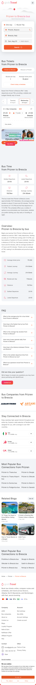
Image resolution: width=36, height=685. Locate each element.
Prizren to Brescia (9, 70)
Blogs (3, 623)
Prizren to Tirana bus (9, 472)
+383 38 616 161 (10, 651)
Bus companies (6, 614)
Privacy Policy (21, 650)
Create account (22, 620)
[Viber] (3, 654)
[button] (18, 317)
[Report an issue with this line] (31, 109)
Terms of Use (21, 647)
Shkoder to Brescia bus (10, 563)
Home (3, 576)
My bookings (21, 611)
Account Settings (22, 617)
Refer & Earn (5, 629)
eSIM (3, 611)
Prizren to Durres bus (9, 483)
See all (31, 498)
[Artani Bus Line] (27, 403)
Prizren (10, 576)
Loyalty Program (7, 626)
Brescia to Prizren (26, 70)
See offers (10, 144)
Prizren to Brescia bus (9, 568)
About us (4, 617)
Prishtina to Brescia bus (10, 559)
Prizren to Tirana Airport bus (10, 478)
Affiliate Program (7, 635)
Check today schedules (18, 84)
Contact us (7, 382)
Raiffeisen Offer (6, 632)
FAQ (3, 639)
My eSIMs (20, 614)
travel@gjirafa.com (10, 647)
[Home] (9, 2)
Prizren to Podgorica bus (11, 487)
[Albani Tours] (8, 404)
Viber (6, 654)
